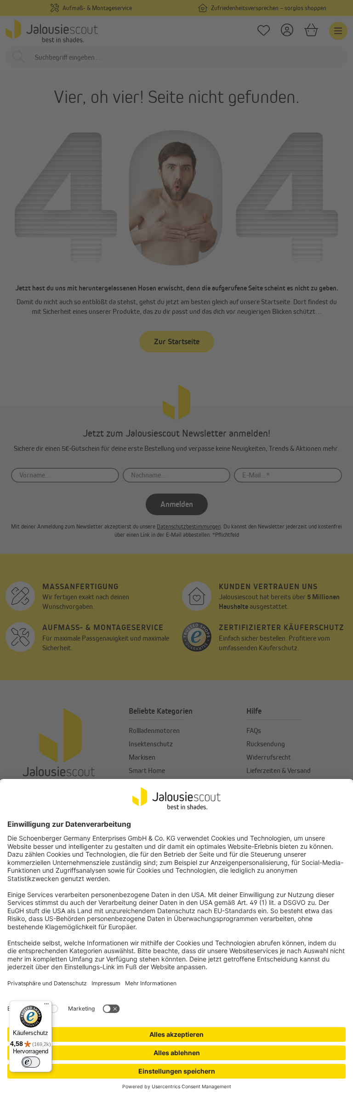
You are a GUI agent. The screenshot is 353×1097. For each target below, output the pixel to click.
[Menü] (46, 1006)
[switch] (31, 1062)
